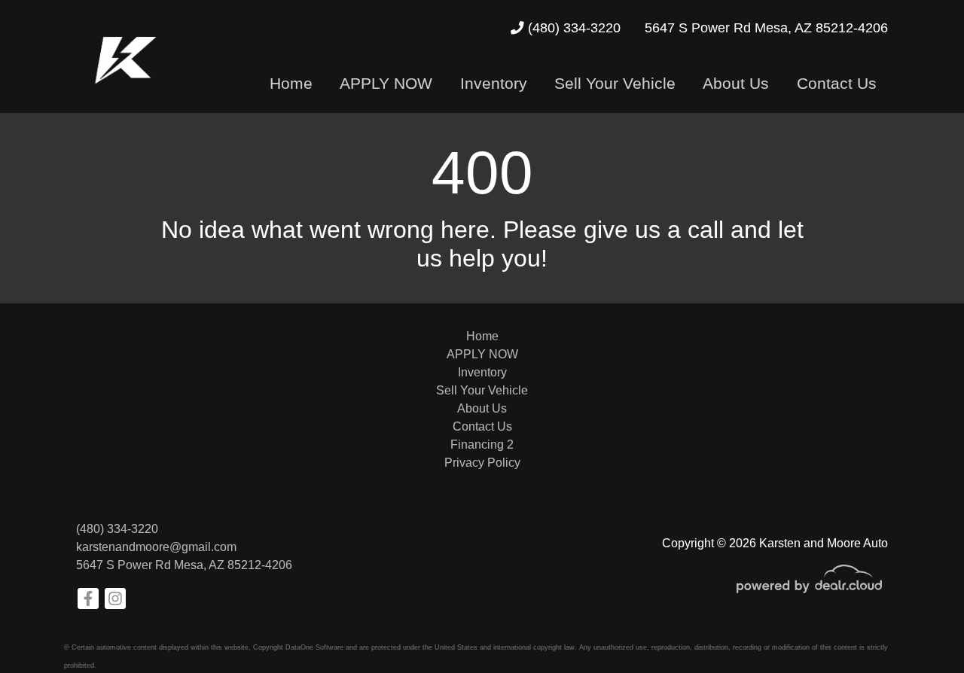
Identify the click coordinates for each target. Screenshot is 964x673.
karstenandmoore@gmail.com (156, 547)
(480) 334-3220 (572, 27)
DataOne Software (314, 647)
